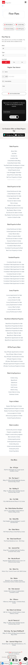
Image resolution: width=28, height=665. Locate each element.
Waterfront (14, 382)
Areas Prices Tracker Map (14, 175)
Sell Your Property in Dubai (14, 177)
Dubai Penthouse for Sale (14, 191)
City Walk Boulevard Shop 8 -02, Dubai (14, 500)
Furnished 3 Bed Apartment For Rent (14, 281)
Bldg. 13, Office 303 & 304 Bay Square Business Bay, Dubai (14, 490)
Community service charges (14, 430)
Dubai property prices (14, 439)
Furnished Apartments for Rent (14, 243)
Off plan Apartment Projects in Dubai (14, 363)
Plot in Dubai (14, 203)
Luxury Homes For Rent (14, 309)
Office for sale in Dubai (14, 205)
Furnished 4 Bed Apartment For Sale (14, 271)
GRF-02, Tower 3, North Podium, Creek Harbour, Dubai (14, 611)
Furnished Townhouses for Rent (14, 248)
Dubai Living (14, 378)
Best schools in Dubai (14, 437)
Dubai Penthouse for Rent (14, 229)
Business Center (14, 394)
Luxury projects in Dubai (14, 413)
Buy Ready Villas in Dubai (14, 210)
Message (24, 663)
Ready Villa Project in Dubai (14, 406)
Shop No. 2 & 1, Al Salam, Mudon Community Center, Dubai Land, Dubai (14, 580)
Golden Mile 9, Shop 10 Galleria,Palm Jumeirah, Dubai (14, 590)
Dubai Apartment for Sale (14, 196)
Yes (14, 62)
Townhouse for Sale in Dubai (14, 212)
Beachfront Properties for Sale (14, 323)
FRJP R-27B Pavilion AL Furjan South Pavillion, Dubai (14, 469)
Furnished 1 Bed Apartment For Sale (14, 264)
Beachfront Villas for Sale (14, 333)
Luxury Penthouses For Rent (14, 312)
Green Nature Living (14, 392)
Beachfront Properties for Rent (14, 326)
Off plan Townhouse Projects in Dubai (14, 366)
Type (3, 52)
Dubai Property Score (14, 170)
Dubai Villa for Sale (14, 198)
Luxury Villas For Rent (14, 307)
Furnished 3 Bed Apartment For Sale (14, 269)
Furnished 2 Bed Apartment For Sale (14, 267)
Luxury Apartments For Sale (14, 295)
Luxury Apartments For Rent (14, 304)
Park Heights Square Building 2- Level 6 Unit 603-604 (14, 520)
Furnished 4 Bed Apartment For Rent (14, 283)
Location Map (14, 158)
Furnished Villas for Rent (14, 245)
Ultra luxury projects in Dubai (14, 415)
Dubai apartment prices (14, 441)
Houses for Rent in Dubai (14, 241)
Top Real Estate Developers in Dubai (14, 165)
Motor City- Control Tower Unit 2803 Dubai (14, 570)
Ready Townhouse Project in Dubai (14, 411)
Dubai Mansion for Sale (14, 193)
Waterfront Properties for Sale (14, 328)
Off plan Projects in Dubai (14, 359)
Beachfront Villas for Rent (14, 335)
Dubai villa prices (14, 444)
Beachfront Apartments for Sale (14, 338)
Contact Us (14, 156)
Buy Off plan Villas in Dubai (14, 354)
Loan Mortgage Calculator (14, 172)
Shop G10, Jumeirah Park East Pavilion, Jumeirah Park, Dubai (14, 549)
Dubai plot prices (14, 448)
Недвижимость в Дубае (14, 179)
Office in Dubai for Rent (14, 236)
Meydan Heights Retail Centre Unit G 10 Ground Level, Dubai (14, 560)
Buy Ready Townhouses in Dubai (14, 215)
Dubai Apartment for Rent (14, 231)
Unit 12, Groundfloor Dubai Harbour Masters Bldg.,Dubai (14, 510)
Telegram (6, 663)
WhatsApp (15, 663)
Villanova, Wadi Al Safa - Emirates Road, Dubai (14, 601)
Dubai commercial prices (14, 446)
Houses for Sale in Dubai (14, 201)
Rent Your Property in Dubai (14, 250)
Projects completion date (14, 432)
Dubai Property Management (14, 168)
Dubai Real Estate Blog (14, 160)
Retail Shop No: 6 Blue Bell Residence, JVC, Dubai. (14, 643)
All (6, 62)
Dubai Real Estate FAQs (14, 163)
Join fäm (14, 153)
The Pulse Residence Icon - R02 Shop (14, 540)
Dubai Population (14, 451)
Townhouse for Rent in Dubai (14, 238)
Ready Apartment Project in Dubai (14, 408)
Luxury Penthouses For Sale (14, 302)
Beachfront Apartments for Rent (14, 340)
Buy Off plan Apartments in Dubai (14, 352)
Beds (3, 45)
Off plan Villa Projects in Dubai (14, 361)
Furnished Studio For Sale (14, 262)
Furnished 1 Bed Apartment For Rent (14, 276)
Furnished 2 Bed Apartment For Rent (14, 279)
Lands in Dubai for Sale (14, 217)
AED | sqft (12, 657)
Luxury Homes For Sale (14, 300)
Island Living (14, 389)
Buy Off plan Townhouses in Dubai (14, 356)
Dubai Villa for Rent (14, 234)
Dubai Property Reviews (14, 418)
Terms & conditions (13, 654)
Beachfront (14, 380)
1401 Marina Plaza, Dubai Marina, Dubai (14, 530)
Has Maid (4, 59)
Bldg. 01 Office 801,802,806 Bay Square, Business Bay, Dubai (14, 479)
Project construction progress (14, 434)
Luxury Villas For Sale (14, 297)
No (22, 62)
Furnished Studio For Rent (14, 274)
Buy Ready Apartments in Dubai (14, 208)
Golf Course (14, 387)
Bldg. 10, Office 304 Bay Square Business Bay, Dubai (14, 632)
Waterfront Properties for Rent (14, 330)
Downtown (14, 385)
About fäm (14, 151)
